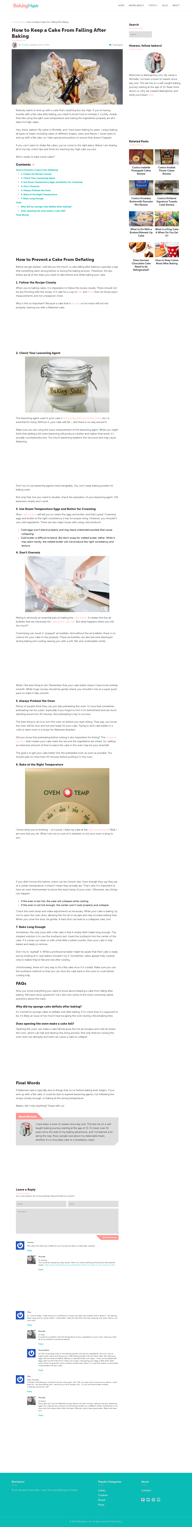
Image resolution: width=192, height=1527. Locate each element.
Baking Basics (136, 5)
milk (79, 291)
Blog (165, 5)
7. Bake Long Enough (32, 198)
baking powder (85, 418)
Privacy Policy (116, 1521)
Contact (146, 1490)
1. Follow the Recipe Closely (36, 174)
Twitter (148, 1499)
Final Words (22, 215)
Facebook (142, 1499)
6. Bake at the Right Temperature (39, 194)
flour (90, 291)
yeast (98, 418)
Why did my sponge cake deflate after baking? (46, 206)
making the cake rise (63, 621)
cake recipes (29, 514)
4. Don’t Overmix (30, 186)
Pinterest (153, 1499)
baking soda (68, 418)
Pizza (101, 1504)
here (151, 94)
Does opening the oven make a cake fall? (43, 210)
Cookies (103, 1495)
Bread (101, 1499)
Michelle (24, 45)
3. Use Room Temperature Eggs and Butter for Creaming (52, 182)
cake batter (80, 617)
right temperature (98, 829)
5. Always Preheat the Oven (36, 190)
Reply (29, 1250)
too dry (76, 303)
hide (33, 164)
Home (121, 5)
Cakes (22, 22)
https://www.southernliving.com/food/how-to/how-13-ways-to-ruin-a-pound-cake (80, 1265)
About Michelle (28, 1116)
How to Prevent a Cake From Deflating (37, 170)
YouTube (158, 1499)
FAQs (19, 202)
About (175, 5)
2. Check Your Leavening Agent (38, 178)
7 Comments (117, 45)
